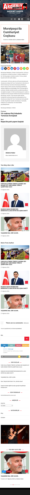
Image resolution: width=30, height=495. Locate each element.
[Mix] (21, 68)
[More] (27, 68)
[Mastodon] (18, 68)
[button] (3, 470)
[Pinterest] (14, 68)
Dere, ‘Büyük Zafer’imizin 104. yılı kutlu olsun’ (12, 381)
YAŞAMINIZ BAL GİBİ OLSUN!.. (10, 233)
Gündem (3, 417)
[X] (5, 68)
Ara (2, 335)
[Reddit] (8, 68)
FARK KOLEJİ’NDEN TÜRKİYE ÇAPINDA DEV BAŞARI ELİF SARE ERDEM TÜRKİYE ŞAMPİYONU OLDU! (13, 185)
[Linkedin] (11, 68)
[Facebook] (2, 68)
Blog (2, 413)
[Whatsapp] (24, 68)
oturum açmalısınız (17, 328)
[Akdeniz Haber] (15, 139)
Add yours (26, 323)
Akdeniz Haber (15, 11)
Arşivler (3, 403)
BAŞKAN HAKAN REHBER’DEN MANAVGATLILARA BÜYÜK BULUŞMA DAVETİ (14, 209)
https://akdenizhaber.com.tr (12, 155)
